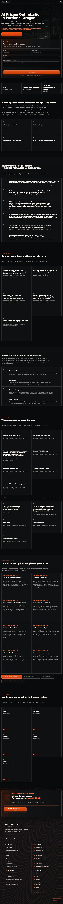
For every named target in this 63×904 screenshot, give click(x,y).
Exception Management (12, 884)
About (37, 874)
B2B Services (39, 863)
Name (4, 50)
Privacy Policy (39, 890)
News (37, 876)
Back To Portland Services (30, 676)
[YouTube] (14, 838)
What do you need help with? (9, 60)
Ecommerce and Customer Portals (14, 879)
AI (6, 858)
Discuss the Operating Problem (16, 809)
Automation (9, 863)
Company (5, 55)
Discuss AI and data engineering (11, 34)
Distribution (39, 853)
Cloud (7, 853)
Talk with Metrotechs (30, 72)
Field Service (39, 855)
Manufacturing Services (12, 850)
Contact (38, 887)
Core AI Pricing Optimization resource (33, 34)
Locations (38, 884)
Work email (34, 50)
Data (7, 855)
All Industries (39, 847)
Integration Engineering (12, 861)
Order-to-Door (9, 874)
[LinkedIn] (6, 838)
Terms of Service (40, 892)
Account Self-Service (11, 882)
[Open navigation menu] (60, 2)
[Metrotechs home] (13, 824)
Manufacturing (39, 850)
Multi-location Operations (42, 866)
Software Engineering (11, 866)
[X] (10, 838)
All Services (9, 847)
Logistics (38, 858)
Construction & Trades (41, 861)
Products (38, 879)
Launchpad (38, 882)
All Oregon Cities (47, 676)
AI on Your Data (10, 876)
